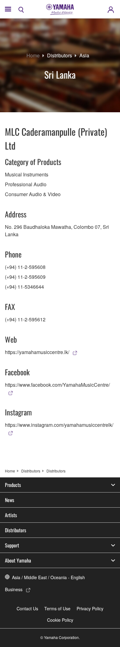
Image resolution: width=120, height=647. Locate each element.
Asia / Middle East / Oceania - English (48, 577)
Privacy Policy (90, 608)
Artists (11, 515)
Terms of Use (57, 608)
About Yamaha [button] (18, 560)
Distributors (59, 55)
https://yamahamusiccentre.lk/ (37, 352)
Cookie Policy (60, 620)
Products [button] (13, 484)
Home (33, 55)
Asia (84, 55)
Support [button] (12, 545)
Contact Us (27, 608)
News (9, 500)
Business (13, 589)
